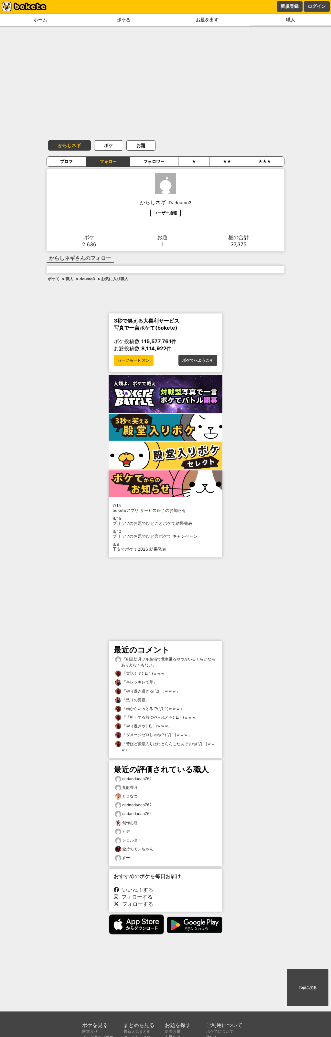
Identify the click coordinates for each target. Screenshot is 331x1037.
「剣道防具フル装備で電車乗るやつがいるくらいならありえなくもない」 (168, 662)
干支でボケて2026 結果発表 (139, 547)
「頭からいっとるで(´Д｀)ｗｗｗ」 (152, 708)
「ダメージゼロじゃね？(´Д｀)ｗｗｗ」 (156, 734)
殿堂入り (90, 1031)
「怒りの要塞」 (135, 699)
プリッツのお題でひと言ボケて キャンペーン (155, 534)
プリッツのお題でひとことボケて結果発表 (152, 521)
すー (126, 857)
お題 (140, 145)
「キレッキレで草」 (139, 682)
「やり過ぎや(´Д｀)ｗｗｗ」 (146, 726)
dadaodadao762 (137, 778)
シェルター (132, 840)
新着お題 (172, 1031)
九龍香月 (130, 787)
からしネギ (69, 145)
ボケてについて (219, 1031)
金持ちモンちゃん (137, 848)
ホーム (40, 19)
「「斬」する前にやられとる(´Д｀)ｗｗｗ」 (160, 717)
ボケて (53, 278)
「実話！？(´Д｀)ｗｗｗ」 (144, 673)
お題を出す (207, 19)
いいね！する (136, 889)
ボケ (108, 145)
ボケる (124, 19)
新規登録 (290, 6)
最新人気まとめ (137, 1031)
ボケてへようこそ (197, 360)
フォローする (135, 897)
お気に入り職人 (114, 278)
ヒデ (126, 831)
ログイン (317, 6)
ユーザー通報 (165, 213)
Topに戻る (308, 987)
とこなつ (130, 796)
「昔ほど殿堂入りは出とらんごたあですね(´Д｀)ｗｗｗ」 (168, 746)
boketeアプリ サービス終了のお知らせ (149, 508)
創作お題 (130, 822)
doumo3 (87, 278)
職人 (290, 19)
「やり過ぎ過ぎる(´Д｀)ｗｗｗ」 (150, 691)
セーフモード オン (134, 360)
